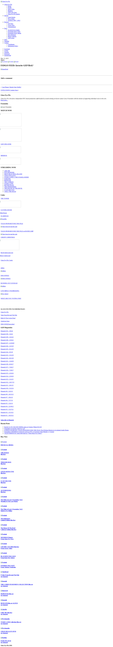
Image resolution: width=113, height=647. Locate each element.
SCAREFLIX (5, 216)
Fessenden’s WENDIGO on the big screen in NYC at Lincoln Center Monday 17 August (29, 432)
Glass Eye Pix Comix (7, 260)
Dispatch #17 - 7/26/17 (7, 367)
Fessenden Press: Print (14, 31)
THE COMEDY (9, 182)
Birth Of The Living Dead (8, 318)
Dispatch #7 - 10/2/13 (7, 397)
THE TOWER (5, 198)
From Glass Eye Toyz (7, 538)
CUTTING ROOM (6, 210)
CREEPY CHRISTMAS (8, 237)
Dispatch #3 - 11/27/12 (7, 409)
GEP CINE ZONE (6, 144)
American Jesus (5, 321)
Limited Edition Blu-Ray (8, 519)
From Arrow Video (10, 547)
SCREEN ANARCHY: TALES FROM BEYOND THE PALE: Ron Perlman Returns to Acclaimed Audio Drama (36, 430)
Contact (6, 43)
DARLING (7, 179)
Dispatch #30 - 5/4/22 (7, 334)
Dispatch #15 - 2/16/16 (7, 373)
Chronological (12, 27)
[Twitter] (10, 61)
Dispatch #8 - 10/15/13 (7, 394)
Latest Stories (11, 17)
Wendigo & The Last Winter (12, 500)
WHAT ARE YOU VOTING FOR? (11, 298)
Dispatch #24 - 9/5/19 (7, 352)
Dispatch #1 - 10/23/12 (7, 415)
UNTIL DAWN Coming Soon (9, 90)
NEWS (6, 15)
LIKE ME (7, 171)
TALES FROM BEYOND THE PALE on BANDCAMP (17, 231)
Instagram (7, 54)
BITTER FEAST (9, 185)
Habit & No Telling (12, 510)
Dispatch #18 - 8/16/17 (7, 364)
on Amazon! (10, 575)
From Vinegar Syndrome (8, 566)
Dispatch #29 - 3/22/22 (7, 337)
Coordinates (11, 44)
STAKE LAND (8, 183)
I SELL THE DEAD (10, 191)
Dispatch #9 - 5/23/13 (7, 391)
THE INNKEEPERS (10, 187)
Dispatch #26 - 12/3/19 (7, 346)
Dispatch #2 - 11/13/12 (7, 412)
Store (5, 39)
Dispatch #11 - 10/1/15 (7, 385)
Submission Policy (13, 46)
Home (9, 6)
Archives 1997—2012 (14, 20)
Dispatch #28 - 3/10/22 (7, 340)
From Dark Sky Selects (8, 557)
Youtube (6, 52)
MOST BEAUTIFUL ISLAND (13, 174)
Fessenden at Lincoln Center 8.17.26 (14, 428)
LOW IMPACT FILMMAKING (10, 291)
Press (5, 28)
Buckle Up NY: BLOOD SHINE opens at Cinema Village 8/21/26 (23, 427)
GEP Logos (11, 38)
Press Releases (12, 35)
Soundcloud (7, 55)
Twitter (6, 50)
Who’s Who (11, 9)
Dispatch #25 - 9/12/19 (7, 349)
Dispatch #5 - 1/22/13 (7, 403)
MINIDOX (4, 155)
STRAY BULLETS (10, 175)
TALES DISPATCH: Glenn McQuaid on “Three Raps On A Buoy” (23, 433)
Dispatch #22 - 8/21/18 (7, 358)
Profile (9, 7)
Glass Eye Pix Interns (14, 14)
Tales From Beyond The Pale (9, 315)
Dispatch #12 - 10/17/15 (7, 382)
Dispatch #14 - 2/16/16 (7, 376)
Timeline (6, 41)
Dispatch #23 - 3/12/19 (7, 355)
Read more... (4, 100)
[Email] (16, 61)
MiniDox (10, 11)
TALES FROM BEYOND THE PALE (12, 223)
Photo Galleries (12, 36)
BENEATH (7, 180)
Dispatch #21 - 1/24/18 (7, 361)
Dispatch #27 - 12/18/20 (7, 343)
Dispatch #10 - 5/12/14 (7, 388)
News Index (11, 19)
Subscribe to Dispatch (7, 420)
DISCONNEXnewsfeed (7, 324)
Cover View (11, 25)
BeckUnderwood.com (7, 252)
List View (10, 23)
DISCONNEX (5, 275)
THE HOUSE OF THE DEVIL (13, 188)
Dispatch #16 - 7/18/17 (7, 370)
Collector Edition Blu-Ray (8, 528)
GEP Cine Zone (12, 12)
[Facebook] (4, 61)
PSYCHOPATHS (9, 172)
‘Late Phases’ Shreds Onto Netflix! (11, 87)
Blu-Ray (5, 453)
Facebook (7, 49)
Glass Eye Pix (8, 4)
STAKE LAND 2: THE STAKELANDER (16, 177)
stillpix (2, 268)
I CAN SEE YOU (9, 190)
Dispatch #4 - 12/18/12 (7, 406)
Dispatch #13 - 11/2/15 (7, 379)
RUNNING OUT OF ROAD (9, 283)
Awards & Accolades (14, 30)
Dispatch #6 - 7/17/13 (7, 400)
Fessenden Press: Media (14, 33)
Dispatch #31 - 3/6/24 (7, 331)
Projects (6, 22)
